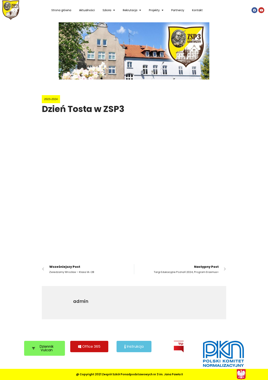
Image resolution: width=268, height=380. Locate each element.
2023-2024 (51, 99)
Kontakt (197, 10)
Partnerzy (177, 10)
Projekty (154, 10)
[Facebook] (254, 10)
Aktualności (87, 10)
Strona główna (61, 10)
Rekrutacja (130, 10)
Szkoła (107, 10)
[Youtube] (261, 10)
